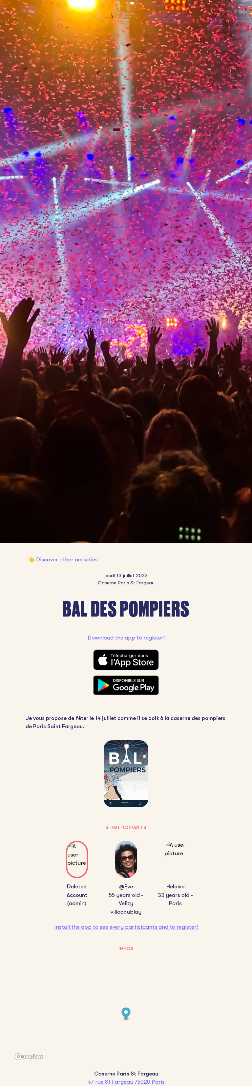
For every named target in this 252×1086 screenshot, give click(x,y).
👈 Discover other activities (63, 559)
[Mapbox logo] (28, 1056)
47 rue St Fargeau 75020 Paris (126, 1082)
